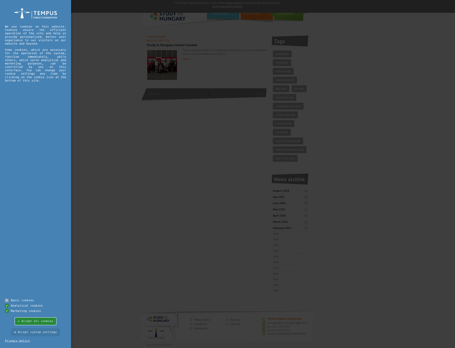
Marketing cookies (26, 311)
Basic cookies (22, 300)
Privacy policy (17, 340)
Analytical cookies (27, 305)
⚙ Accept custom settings (35, 332)
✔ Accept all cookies (35, 321)
